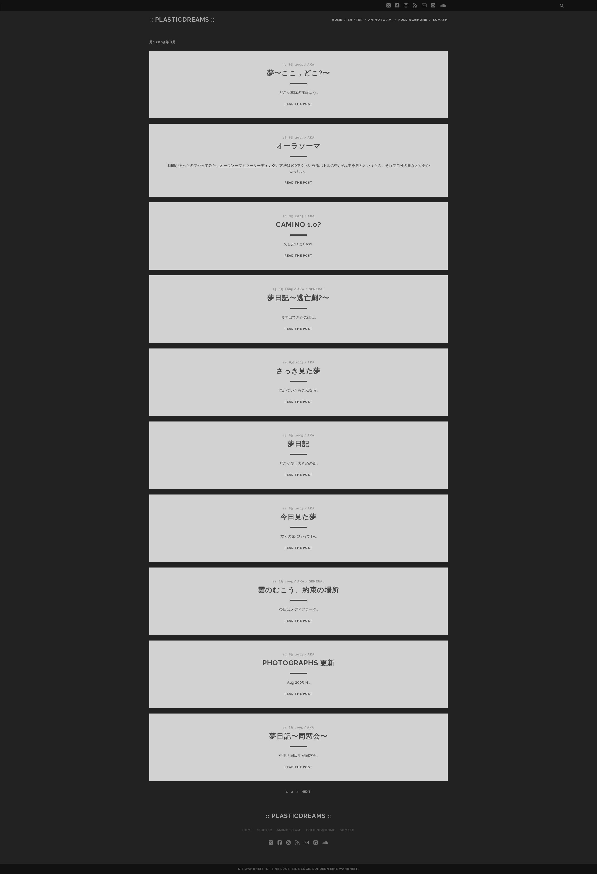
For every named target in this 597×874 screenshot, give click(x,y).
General (317, 289)
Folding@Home (412, 19)
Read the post (298, 104)
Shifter (355, 19)
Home (337, 19)
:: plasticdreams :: (182, 19)
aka (310, 64)
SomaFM (440, 19)
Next (306, 791)
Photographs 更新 (298, 663)
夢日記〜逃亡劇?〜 (298, 298)
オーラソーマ (298, 146)
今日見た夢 (298, 517)
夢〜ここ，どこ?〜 (298, 73)
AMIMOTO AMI (380, 19)
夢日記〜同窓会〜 (298, 736)
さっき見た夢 (298, 371)
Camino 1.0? (298, 224)
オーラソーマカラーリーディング (248, 165)
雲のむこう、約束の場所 (298, 590)
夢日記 (298, 444)
